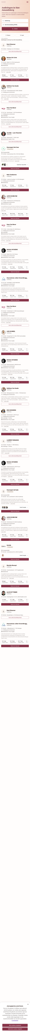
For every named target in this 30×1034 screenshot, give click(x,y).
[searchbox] (15, 20)
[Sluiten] (28, 1004)
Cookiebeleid (15, 1020)
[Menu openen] (27, 2)
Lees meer (8, 72)
